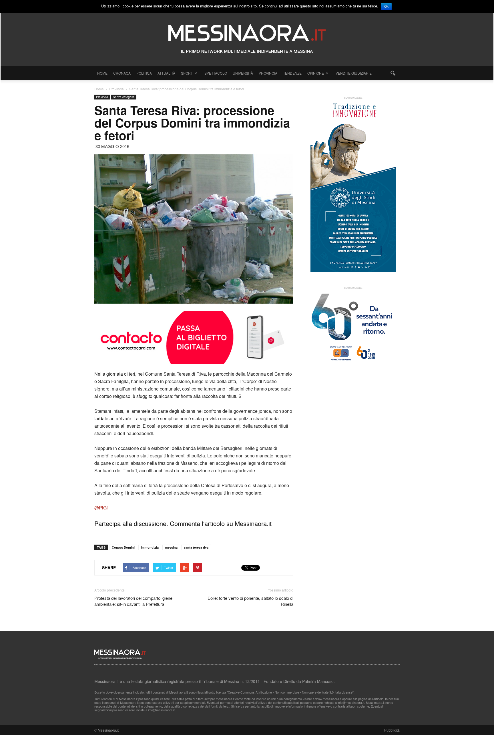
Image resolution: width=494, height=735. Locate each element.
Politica (144, 73)
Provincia (268, 73)
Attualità (166, 73)
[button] (393, 73)
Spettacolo (215, 73)
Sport (187, 73)
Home (102, 73)
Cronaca (122, 73)
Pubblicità (392, 730)
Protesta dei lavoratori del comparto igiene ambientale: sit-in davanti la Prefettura (133, 601)
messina (171, 547)
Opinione (315, 73)
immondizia (150, 547)
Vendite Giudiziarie (354, 73)
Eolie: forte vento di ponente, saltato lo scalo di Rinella (250, 601)
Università (243, 73)
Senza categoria (124, 97)
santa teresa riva (196, 547)
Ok (386, 7)
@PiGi (101, 507)
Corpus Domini (123, 547)
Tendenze (292, 73)
